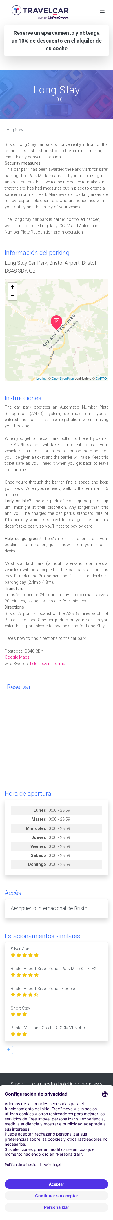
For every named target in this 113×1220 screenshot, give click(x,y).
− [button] (12, 295)
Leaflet (41, 378)
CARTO (101, 378)
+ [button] (12, 287)
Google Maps (17, 657)
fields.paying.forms (47, 663)
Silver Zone (21, 949)
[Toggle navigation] (102, 12)
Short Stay (20, 1008)
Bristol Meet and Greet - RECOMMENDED (48, 1028)
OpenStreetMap (63, 378)
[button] (9, 1050)
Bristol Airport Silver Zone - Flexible (43, 988)
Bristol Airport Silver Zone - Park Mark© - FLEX (53, 968)
